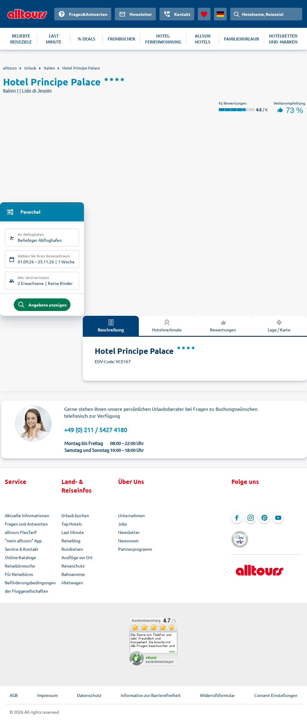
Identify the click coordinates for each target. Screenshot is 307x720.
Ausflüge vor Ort (77, 557)
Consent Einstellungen (275, 695)
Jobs (122, 523)
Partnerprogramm (135, 549)
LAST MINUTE (53, 39)
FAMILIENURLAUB (241, 39)
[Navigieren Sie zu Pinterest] (264, 517)
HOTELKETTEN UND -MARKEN (283, 39)
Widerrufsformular (217, 695)
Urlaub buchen (75, 515)
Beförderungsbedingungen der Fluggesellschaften (30, 587)
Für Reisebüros (19, 574)
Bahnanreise (73, 574)
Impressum (47, 695)
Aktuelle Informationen (27, 515)
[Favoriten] (204, 14)
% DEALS (86, 39)
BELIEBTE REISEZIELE (21, 39)
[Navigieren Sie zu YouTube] (278, 517)
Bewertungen (223, 329)
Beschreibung (111, 329)
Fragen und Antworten (26, 523)
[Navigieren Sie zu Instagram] (250, 517)
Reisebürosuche (20, 565)
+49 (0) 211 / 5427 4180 (95, 429)
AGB (14, 695)
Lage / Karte (279, 329)
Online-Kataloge (20, 557)
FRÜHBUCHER (121, 39)
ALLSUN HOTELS (202, 39)
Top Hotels (71, 523)
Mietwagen (72, 582)
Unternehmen (131, 515)
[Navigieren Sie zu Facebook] (236, 517)
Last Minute (72, 532)
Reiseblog (70, 540)
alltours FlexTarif (21, 532)
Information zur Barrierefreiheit (151, 695)
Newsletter (129, 532)
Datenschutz (89, 695)
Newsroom (128, 540)
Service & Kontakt (21, 549)
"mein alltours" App (23, 540)
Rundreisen (72, 549)
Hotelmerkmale (167, 329)
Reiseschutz (73, 565)
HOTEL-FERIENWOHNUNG (163, 39)
